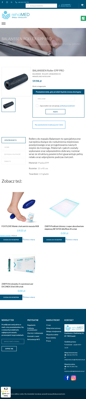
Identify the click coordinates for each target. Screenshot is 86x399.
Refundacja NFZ (33, 339)
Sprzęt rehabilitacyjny (21, 44)
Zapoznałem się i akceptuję (57, 106)
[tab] (14, 140)
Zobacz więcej (29, 239)
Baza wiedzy (51, 338)
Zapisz (55, 111)
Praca (48, 341)
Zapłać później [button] (5, 236)
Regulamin (31, 325)
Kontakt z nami (33, 336)
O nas (48, 325)
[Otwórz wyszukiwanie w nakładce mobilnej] (41, 6)
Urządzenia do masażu (43, 44)
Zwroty (7, 161)
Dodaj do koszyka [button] (11, 240)
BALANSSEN (37, 74)
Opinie (6, 147)
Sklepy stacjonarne (53, 331)
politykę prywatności (67, 106)
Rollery (45, 74)
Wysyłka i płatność (12, 154)
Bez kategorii (45, 76)
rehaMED (6, 44)
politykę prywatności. (58, 394)
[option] (17, 81)
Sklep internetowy (53, 328)
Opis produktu (10, 140)
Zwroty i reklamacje (35, 333)
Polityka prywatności (32, 329)
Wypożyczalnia (52, 334)
